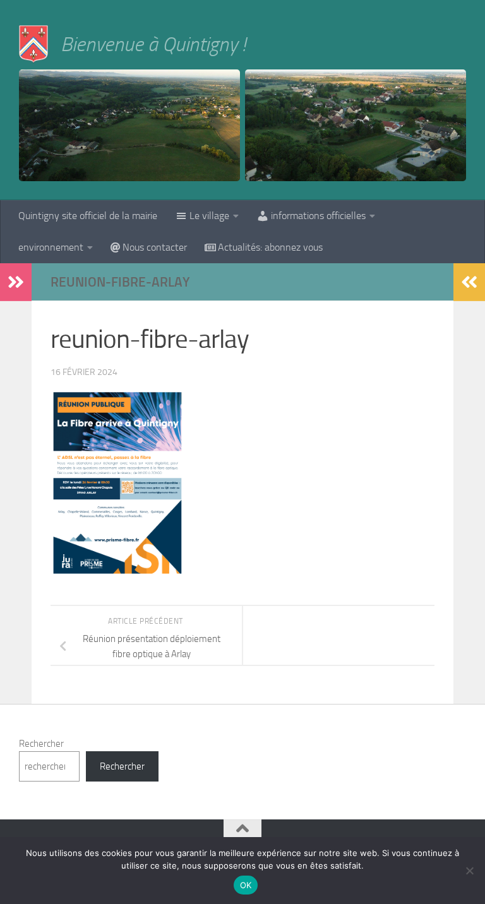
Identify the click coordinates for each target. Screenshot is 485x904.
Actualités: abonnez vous (270, 247)
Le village (209, 216)
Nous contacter (155, 247)
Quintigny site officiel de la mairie (87, 216)
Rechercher (41, 743)
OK (246, 885)
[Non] (469, 870)
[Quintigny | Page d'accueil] (33, 44)
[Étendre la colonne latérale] (16, 282)
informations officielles (318, 216)
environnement (50, 247)
